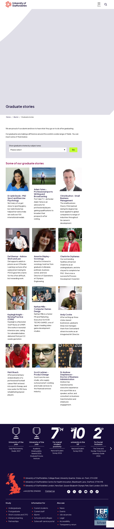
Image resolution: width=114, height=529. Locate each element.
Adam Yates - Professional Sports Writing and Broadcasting (43, 193)
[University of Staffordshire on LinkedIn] (92, 491)
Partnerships (13, 521)
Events (62, 511)
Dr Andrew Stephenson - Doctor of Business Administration (69, 375)
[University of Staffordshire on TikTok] (98, 491)
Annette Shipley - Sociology (42, 257)
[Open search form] (105, 4)
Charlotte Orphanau (69, 256)
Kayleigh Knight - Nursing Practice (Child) (15, 316)
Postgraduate (14, 511)
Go (73, 150)
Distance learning (15, 518)
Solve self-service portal (44, 521)
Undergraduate (14, 508)
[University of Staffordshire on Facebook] (69, 491)
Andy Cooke (66, 314)
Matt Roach (13, 372)
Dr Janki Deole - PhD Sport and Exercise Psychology (17, 198)
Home (8, 117)
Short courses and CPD (18, 514)
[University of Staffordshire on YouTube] (86, 491)
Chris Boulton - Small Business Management (70, 198)
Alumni (15, 117)
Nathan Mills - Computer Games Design (42, 309)
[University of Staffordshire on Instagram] (80, 491)
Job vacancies (65, 514)
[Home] (17, 4)
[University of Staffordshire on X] (75, 491)
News (62, 508)
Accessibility (65, 521)
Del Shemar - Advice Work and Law (17, 257)
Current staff (39, 511)
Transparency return (68, 524)
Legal (62, 518)
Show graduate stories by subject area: (25, 145)
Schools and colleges (43, 518)
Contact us (50, 491)
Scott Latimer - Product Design (41, 373)
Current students (41, 508)
